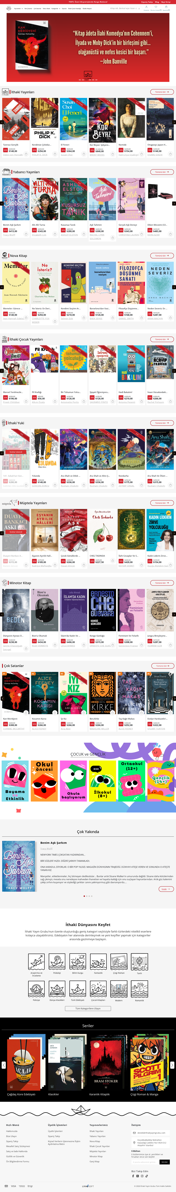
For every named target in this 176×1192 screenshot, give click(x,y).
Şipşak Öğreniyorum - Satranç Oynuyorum (100, 392)
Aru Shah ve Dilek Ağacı (71, 476)
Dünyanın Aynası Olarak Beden (13, 635)
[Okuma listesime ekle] (27, 102)
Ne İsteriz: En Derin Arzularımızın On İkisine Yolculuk (42, 308)
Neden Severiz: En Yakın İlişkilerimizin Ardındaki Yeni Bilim (158, 308)
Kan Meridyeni (10, 718)
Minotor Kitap (96, 1156)
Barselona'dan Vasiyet (100, 308)
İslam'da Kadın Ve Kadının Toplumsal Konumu (71, 635)
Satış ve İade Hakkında (16, 1151)
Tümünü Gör (160, 92)
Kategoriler (55, 8)
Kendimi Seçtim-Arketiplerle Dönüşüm (71, 308)
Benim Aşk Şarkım (12, 225)
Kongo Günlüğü (97, 635)
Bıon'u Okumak (39, 635)
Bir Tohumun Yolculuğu (71, 392)
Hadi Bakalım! (125, 392)
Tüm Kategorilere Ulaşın (88, 1008)
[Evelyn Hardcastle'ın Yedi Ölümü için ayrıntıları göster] (160, 694)
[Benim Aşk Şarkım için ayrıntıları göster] (18, 866)
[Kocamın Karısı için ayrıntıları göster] (44, 694)
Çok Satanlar (37, 8)
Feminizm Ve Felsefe (129, 635)
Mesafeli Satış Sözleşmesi (18, 1146)
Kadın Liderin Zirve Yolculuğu (158, 556)
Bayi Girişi (166, 2)
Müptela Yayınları (98, 1151)
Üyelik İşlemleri (55, 1131)
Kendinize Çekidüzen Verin (42, 144)
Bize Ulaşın (11, 1136)
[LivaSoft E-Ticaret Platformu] (88, 1186)
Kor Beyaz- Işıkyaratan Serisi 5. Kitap (100, 145)
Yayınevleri (17, 8)
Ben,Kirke (94, 718)
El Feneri (65, 144)
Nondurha (124, 476)
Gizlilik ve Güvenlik (15, 1156)
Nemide (123, 144)
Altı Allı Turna (38, 225)
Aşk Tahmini (96, 225)
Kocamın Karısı (39, 718)
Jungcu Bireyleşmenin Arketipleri (158, 635)
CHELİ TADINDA (97, 556)
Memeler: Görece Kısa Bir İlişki (13, 308)
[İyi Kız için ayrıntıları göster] (73, 694)
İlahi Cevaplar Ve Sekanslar (129, 556)
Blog (157, 2)
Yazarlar (64, 8)
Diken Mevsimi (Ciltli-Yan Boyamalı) (158, 225)
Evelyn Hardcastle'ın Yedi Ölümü (158, 718)
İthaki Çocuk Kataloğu (74, 8)
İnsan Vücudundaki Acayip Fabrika (158, 392)
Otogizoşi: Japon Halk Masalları (158, 144)
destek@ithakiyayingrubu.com (151, 1133)
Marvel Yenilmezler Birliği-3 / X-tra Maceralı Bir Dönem (13, 392)
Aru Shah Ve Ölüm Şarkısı (158, 476)
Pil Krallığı (37, 392)
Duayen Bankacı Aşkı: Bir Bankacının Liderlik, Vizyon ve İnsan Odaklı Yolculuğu (13, 556)
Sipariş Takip (147, 2)
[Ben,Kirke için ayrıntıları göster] (102, 694)
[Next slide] (174, 122)
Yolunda (36, 476)
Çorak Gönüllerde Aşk (71, 556)
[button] (84, 896)
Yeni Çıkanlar (28, 8)
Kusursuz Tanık (68, 225)
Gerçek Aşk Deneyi (128, 225)
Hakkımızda (11, 1131)
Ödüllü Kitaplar (87, 8)
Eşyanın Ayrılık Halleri (42, 556)
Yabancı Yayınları (98, 1136)
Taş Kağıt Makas (126, 718)
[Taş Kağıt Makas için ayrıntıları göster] (131, 694)
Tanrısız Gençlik (10, 144)
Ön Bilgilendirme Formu (17, 1161)
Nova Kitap (95, 1141)
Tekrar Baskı (46, 8)
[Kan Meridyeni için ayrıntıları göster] (15, 694)
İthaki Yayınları (97, 1131)
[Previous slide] (2, 122)
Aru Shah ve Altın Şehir (100, 476)
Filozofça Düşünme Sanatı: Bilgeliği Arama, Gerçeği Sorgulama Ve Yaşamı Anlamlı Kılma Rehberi (129, 308)
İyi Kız (63, 718)
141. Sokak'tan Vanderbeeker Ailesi (13, 476)
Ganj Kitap (94, 1161)
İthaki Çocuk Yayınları (100, 1146)
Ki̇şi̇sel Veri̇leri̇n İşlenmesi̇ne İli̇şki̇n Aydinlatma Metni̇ (64, 1143)
